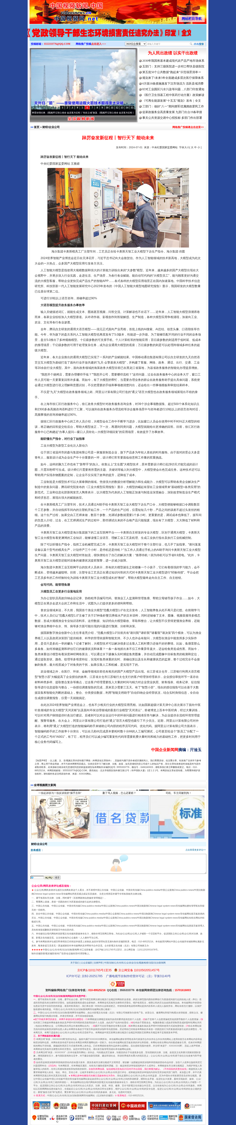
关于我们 (74, 962)
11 (112, 107)
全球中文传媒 (60, 10)
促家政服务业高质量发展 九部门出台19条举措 (172, 112)
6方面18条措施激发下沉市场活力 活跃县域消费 (173, 83)
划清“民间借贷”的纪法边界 (60, 807)
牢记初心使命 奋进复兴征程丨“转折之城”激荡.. (42, 112)
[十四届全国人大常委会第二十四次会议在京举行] (118, 36)
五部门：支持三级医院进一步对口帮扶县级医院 (173, 66)
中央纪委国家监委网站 (165, 147)
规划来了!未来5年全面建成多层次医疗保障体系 (173, 77)
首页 (36, 127)
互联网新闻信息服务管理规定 (88, 898)
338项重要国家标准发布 (178, 807)
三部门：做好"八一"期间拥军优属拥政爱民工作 (173, 106)
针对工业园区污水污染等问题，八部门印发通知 (173, 89)
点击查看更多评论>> (195, 850)
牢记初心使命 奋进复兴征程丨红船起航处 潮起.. (95, 112)
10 (107, 107)
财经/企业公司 (51, 127)
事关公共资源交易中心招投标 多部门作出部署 (172, 117)
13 (122, 107)
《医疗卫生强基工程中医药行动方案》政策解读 (173, 94)
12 (117, 107)
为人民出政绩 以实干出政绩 (173, 53)
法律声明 (98, 962)
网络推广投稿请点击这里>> (188, 127)
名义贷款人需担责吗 (119, 807)
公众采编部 (86, 962)
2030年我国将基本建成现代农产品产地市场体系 (173, 60)
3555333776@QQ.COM (57, 44)
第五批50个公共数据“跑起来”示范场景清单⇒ (171, 72)
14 (127, 107)
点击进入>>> (98, 44)
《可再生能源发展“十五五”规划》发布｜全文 (171, 100)
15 (132, 107)
